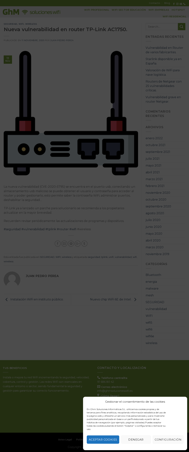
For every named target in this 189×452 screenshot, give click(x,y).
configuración (168, 439)
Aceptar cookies (103, 439)
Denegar (135, 439)
